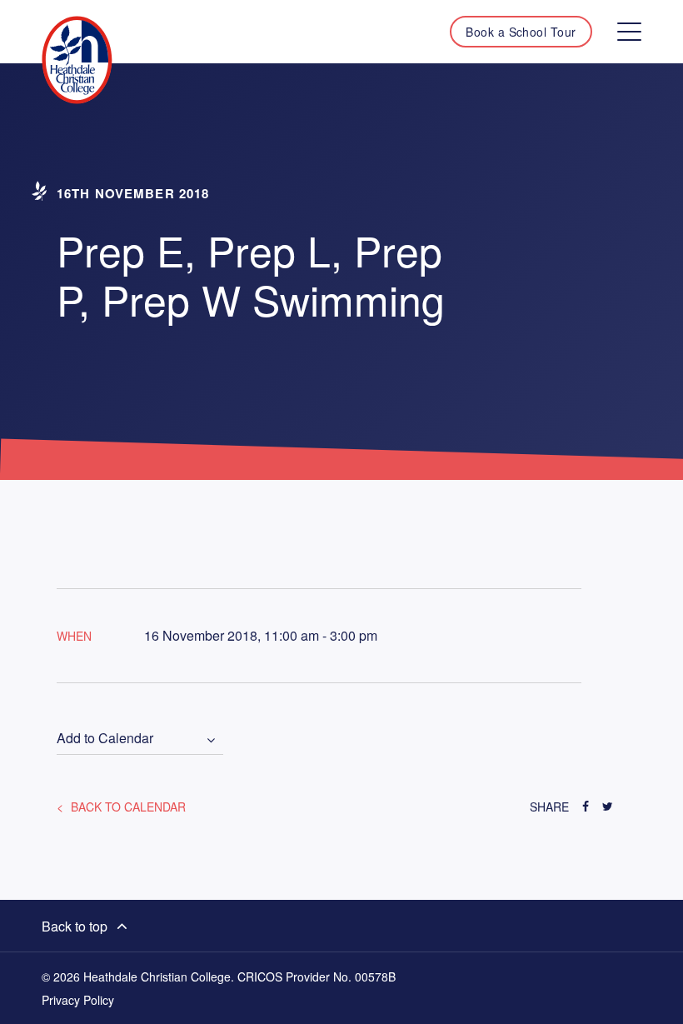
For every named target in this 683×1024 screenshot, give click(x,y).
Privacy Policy (78, 1000)
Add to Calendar (105, 738)
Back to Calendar (126, 806)
